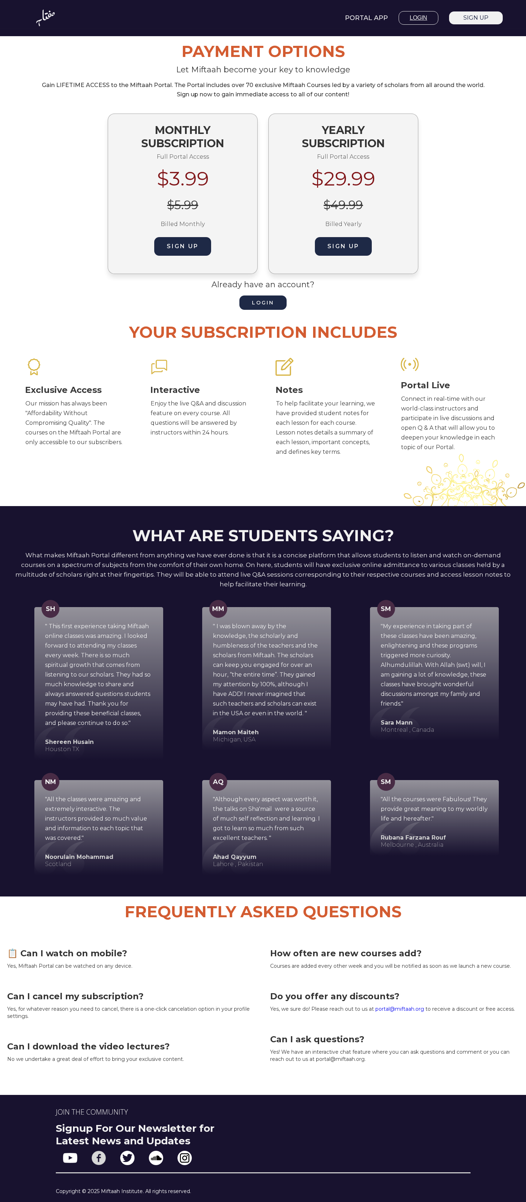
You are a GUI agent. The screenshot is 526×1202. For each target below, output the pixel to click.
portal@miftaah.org (399, 1009)
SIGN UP (475, 17)
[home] (45, 18)
